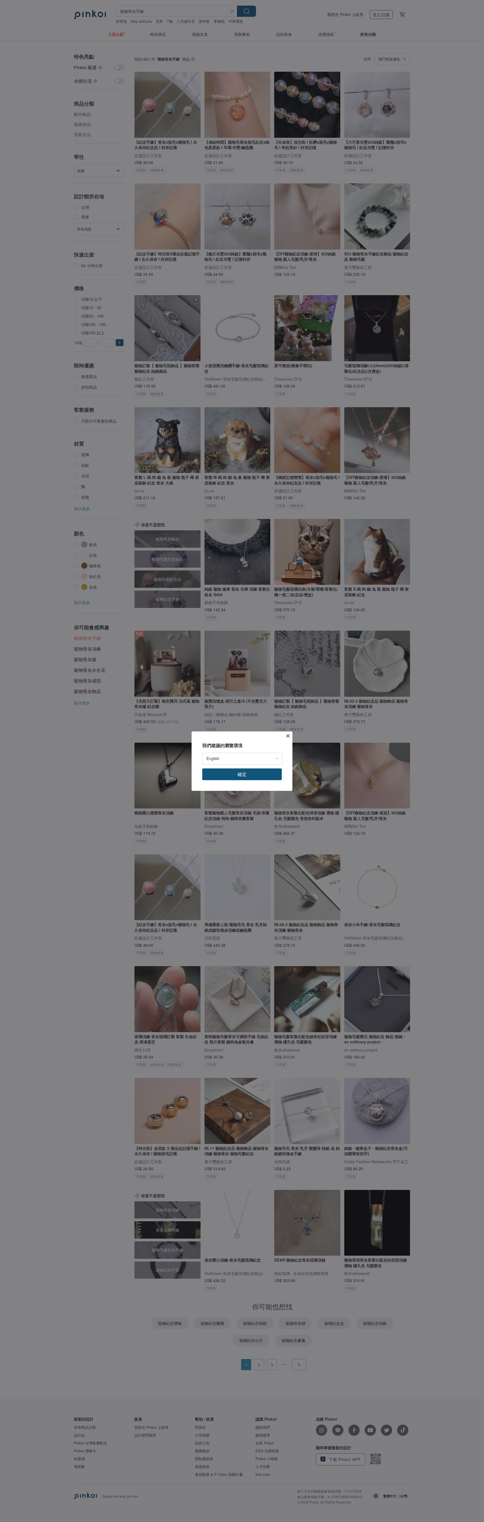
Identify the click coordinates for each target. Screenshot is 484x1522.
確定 (242, 774)
